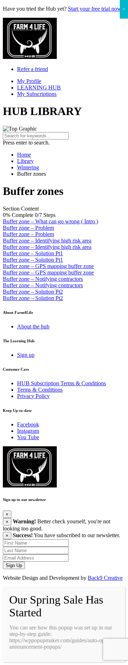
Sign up (25, 355)
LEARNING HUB (39, 88)
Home (24, 155)
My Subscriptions (37, 94)
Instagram (28, 431)
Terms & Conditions (40, 390)
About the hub (33, 326)
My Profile (29, 81)
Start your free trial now (94, 9)
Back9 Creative (105, 578)
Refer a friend (32, 69)
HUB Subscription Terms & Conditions (61, 383)
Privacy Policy (33, 396)
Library (25, 161)
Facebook (28, 424)
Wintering (28, 167)
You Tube (28, 437)
